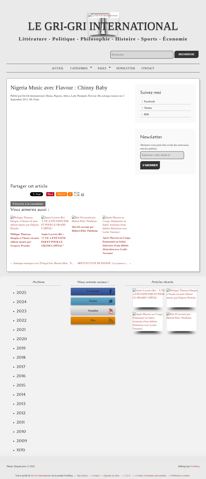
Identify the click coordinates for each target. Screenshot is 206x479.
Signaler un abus (112, 475)
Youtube (93, 310)
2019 (21, 348)
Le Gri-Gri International (103, 26)
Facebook (149, 101)
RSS (146, 114)
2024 (21, 301)
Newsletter (125, 68)
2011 (20, 422)
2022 (21, 320)
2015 (21, 385)
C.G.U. (127, 475)
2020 (21, 338)
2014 (21, 394)
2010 (21, 431)
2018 (21, 357)
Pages (100, 68)
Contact (147, 68)
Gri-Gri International (41, 475)
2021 (21, 329)
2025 (21, 292)
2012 (21, 413)
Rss (93, 320)
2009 (21, 440)
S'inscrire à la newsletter (27, 203)
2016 (21, 375)
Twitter (148, 108)
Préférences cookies (180, 475)
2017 (20, 366)
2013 (21, 403)
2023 (21, 311)
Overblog (195, 466)
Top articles (82, 475)
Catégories (77, 68)
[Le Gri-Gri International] (103, 15)
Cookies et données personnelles (151, 475)
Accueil (58, 68)
